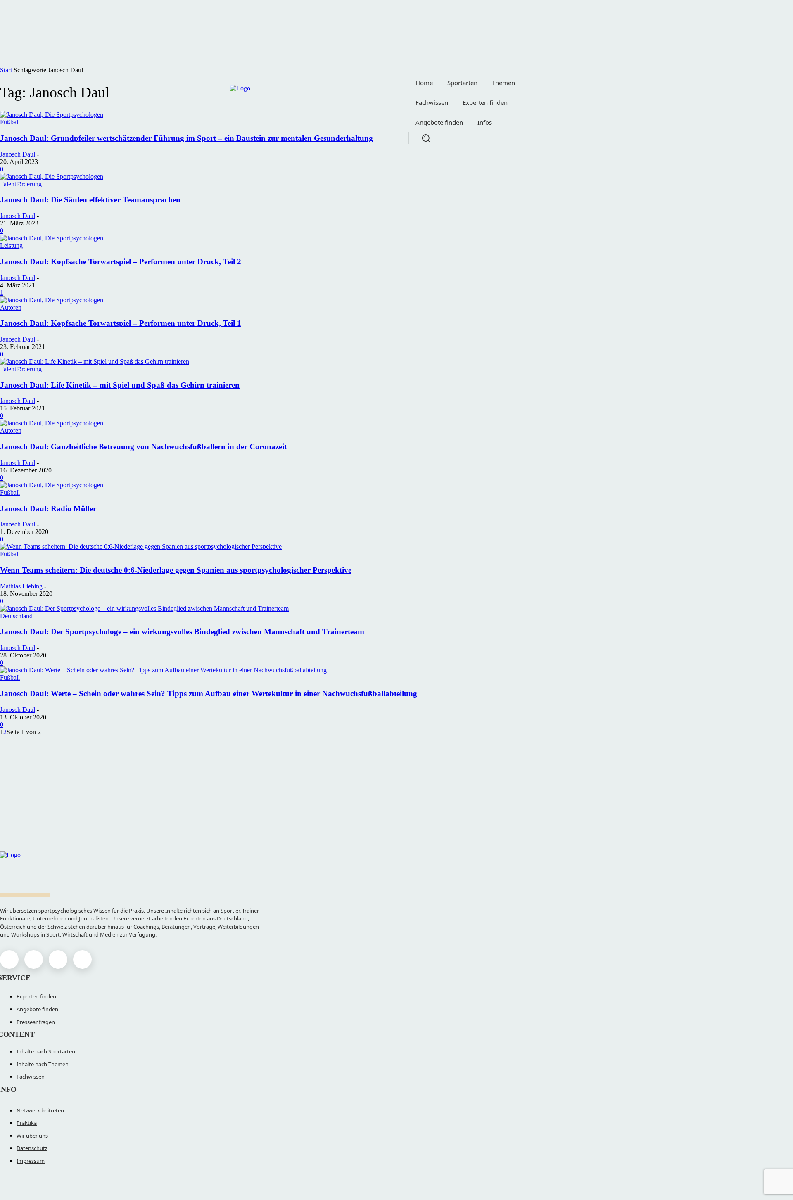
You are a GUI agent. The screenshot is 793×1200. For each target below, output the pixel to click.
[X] (58, 959)
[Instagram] (33, 959)
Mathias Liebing (21, 586)
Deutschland (16, 615)
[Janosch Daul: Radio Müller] (51, 485)
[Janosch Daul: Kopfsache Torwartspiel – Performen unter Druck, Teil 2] (51, 238)
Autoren (10, 307)
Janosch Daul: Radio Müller (48, 508)
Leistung (11, 245)
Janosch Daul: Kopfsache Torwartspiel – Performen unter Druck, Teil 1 (120, 323)
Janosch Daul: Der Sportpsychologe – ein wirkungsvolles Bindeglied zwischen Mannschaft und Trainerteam (182, 631)
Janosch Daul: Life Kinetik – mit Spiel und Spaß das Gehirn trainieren (120, 385)
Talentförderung (21, 183)
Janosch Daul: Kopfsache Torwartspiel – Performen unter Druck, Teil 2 (120, 261)
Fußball (10, 492)
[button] (425, 137)
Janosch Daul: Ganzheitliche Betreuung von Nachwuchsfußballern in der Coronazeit (143, 446)
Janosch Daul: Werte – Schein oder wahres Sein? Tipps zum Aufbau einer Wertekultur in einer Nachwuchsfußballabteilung (208, 693)
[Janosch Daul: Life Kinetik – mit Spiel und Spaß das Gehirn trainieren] (94, 361)
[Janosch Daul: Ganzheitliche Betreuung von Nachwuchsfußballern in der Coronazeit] (51, 423)
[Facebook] (9, 959)
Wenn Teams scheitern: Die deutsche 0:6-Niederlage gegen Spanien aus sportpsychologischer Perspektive (175, 570)
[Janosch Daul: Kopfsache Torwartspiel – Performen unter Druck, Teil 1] (51, 300)
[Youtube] (82, 959)
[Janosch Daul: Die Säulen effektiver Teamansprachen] (51, 176)
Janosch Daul (17, 154)
